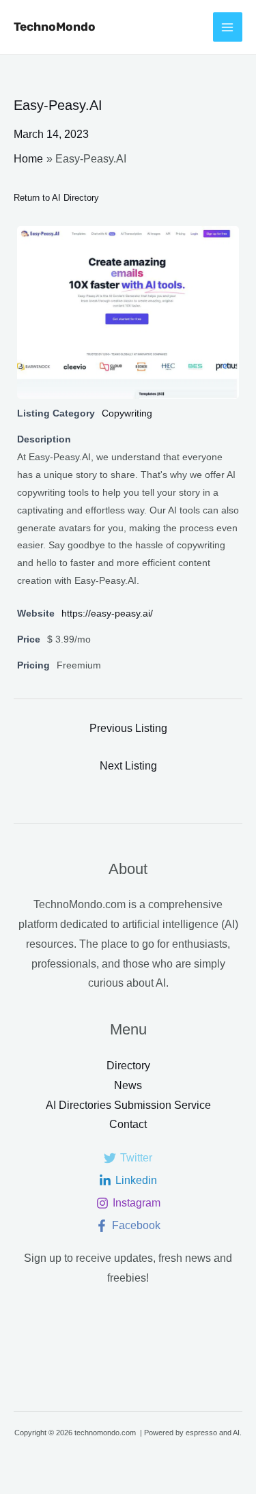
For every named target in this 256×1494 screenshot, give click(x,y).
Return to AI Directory (56, 198)
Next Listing (128, 766)
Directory (128, 1065)
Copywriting (127, 413)
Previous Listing (128, 728)
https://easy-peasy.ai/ (107, 613)
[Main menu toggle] (227, 27)
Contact (128, 1124)
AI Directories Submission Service (128, 1105)
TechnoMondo (55, 26)
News (128, 1085)
